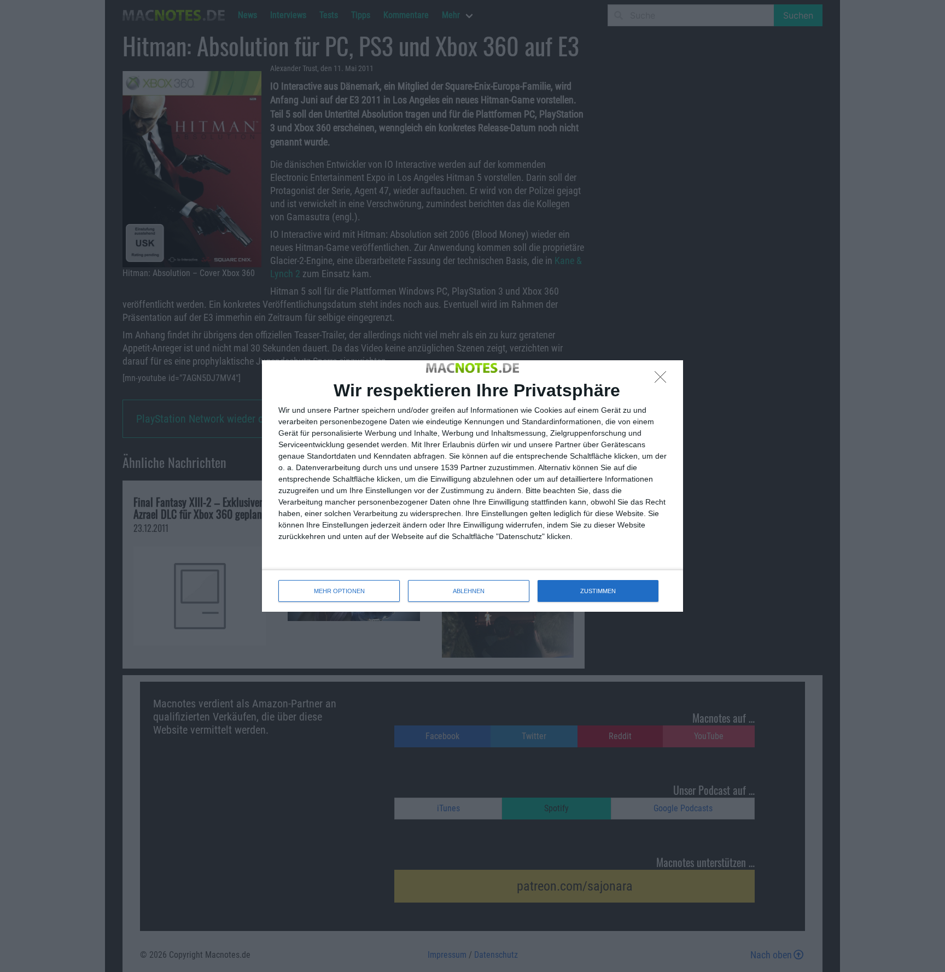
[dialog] (472, 486)
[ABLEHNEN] (663, 380)
